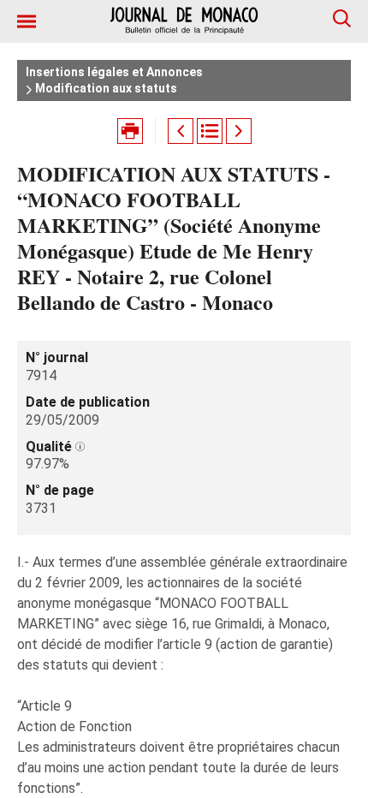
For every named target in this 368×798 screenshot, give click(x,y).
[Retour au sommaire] (210, 131)
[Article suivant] (239, 131)
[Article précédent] (180, 131)
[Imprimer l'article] (130, 131)
